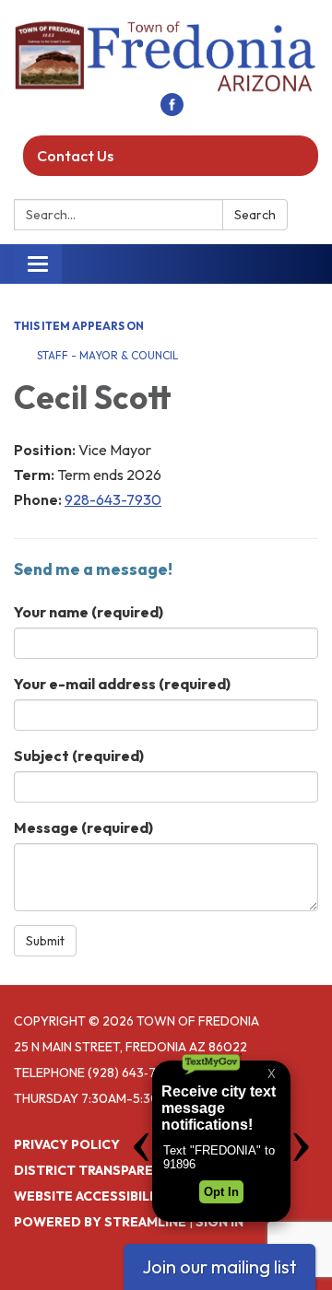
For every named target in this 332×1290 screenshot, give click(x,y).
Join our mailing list (219, 1266)
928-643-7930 (113, 499)
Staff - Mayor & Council (107, 355)
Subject (79, 755)
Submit (45, 940)
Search (255, 214)
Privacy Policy (67, 1144)
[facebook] (172, 110)
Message (83, 827)
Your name (88, 612)
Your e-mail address (122, 683)
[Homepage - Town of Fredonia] (166, 55)
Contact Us (75, 156)
